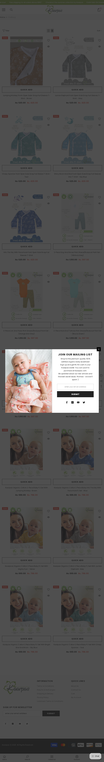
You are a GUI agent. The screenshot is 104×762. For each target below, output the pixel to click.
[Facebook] (67, 402)
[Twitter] (84, 402)
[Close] (99, 349)
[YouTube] (78, 402)
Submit (75, 394)
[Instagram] (72, 402)
